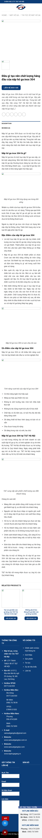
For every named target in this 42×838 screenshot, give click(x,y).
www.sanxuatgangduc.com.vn (15, 740)
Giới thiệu (28, 655)
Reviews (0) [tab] (6, 128)
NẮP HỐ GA (14, 15)
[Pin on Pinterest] (20, 114)
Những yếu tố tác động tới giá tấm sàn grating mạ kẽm (31, 612)
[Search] (39, 7)
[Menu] (3, 7)
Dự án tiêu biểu (31, 667)
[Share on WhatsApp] (4, 114)
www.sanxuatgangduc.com (14, 747)
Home (4, 15)
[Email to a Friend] (16, 114)
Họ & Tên (5, 773)
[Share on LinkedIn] (24, 114)
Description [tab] (6, 123)
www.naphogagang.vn (12, 754)
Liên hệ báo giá (11, 88)
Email (4, 782)
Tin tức (27, 663)
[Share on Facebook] (8, 114)
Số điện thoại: (7, 790)
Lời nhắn (5, 799)
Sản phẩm (29, 659)
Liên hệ (28, 671)
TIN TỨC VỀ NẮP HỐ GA (31, 15)
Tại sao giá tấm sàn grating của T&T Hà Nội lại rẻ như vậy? (11, 612)
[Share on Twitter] (12, 114)
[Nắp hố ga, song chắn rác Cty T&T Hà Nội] (21, 7)
